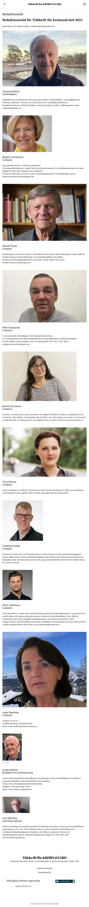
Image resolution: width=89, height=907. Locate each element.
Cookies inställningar (44, 868)
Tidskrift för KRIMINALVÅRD (44, 4)
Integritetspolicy (44, 872)
